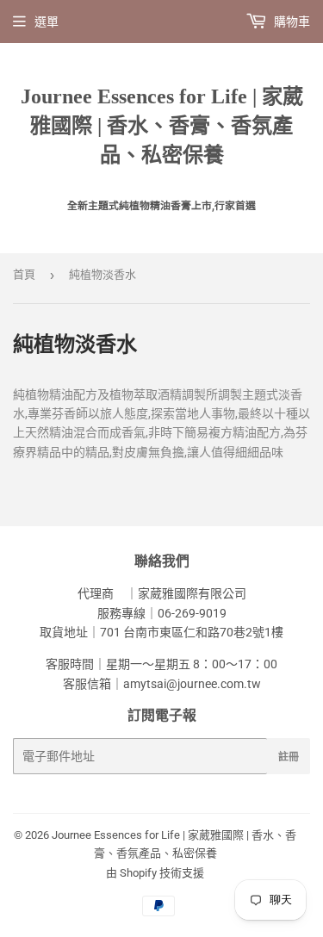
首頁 (24, 274)
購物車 (290, 21)
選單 (46, 21)
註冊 (288, 756)
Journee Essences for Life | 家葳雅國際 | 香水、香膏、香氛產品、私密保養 (162, 125)
